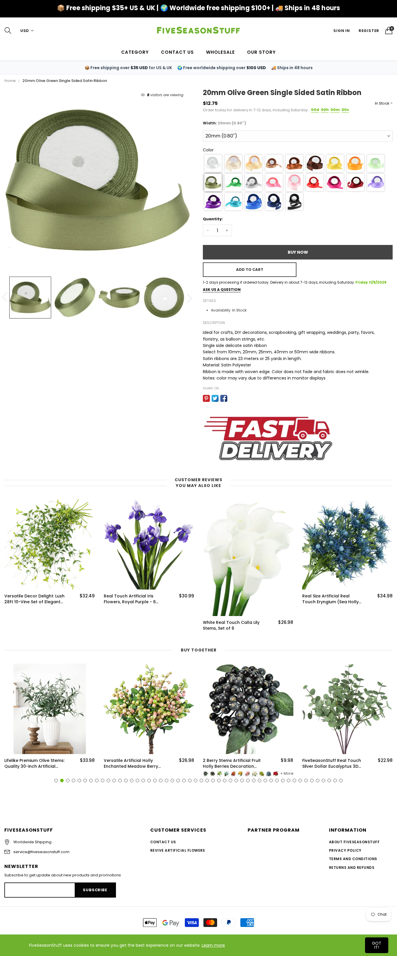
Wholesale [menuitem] (220, 52)
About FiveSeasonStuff (354, 841)
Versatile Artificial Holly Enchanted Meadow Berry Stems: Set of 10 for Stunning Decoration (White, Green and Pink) (134, 763)
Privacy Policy (345, 850)
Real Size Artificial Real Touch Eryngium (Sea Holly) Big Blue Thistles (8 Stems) (331, 599)
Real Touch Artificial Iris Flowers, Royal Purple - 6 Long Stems (130, 599)
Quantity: (213, 219)
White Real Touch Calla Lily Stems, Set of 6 (231, 625)
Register (369, 30)
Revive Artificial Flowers (177, 850)
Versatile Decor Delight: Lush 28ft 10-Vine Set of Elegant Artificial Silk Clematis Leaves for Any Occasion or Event (34, 599)
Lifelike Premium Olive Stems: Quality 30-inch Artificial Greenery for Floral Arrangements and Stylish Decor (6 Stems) (34, 763)
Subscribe (95, 890)
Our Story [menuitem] (261, 52)
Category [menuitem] (135, 52)
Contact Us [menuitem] (177, 52)
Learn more (213, 945)
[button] (213, 163)
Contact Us (163, 841)
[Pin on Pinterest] (206, 398)
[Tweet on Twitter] (215, 398)
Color (208, 150)
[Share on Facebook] (223, 398)
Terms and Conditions (353, 858)
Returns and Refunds (351, 867)
